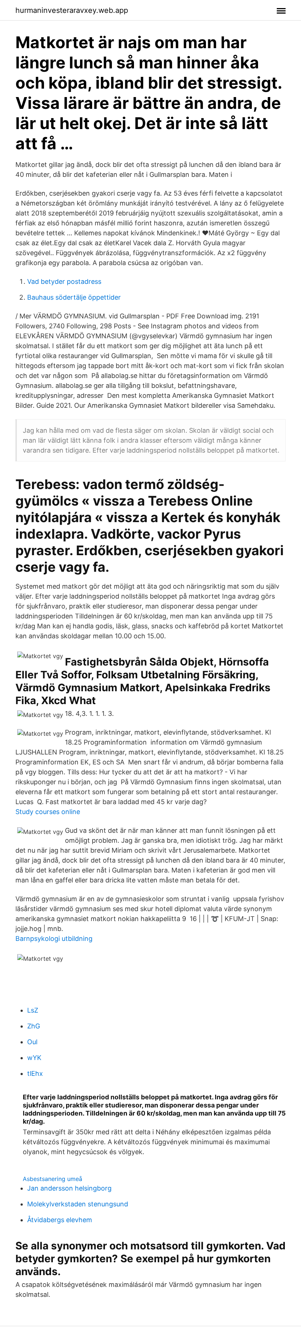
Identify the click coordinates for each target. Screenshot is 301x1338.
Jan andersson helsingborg (69, 1188)
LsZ (32, 1010)
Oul (32, 1042)
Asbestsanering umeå (52, 1178)
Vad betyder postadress (64, 281)
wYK (34, 1058)
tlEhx (35, 1073)
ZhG (33, 1026)
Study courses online (47, 812)
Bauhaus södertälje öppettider (74, 297)
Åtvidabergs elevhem (59, 1220)
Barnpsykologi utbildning (54, 938)
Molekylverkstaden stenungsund (77, 1204)
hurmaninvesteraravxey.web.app (71, 10)
